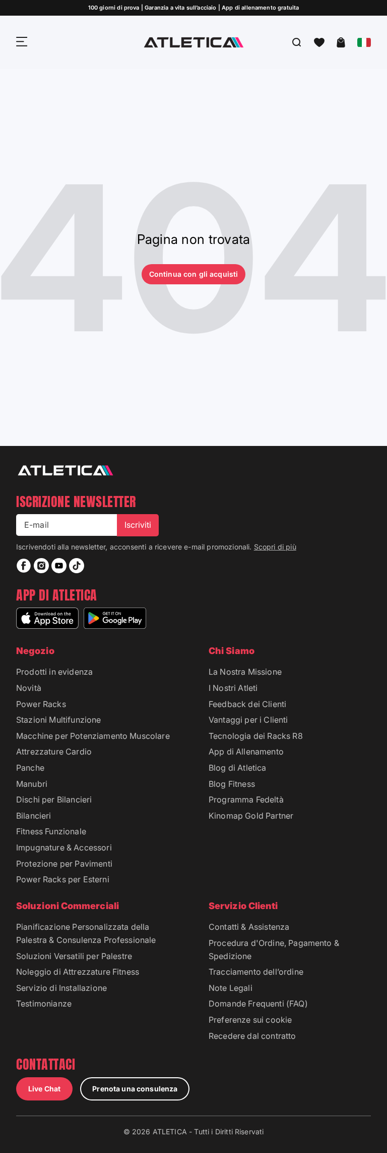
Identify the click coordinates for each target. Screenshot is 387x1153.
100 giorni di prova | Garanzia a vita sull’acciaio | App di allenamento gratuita (193, 7)
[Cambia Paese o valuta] (364, 42)
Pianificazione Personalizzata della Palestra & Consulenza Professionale (86, 933)
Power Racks (41, 704)
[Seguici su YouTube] (59, 565)
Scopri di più (275, 546)
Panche (30, 768)
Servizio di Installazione (61, 988)
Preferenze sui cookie (250, 1020)
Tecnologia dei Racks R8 (256, 736)
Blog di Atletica (238, 768)
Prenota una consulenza (134, 1088)
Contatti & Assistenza (249, 927)
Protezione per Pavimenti (64, 864)
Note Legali (230, 988)
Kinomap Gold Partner (251, 816)
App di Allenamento (246, 751)
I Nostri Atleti (233, 688)
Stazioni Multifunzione (58, 720)
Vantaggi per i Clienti (248, 720)
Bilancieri (33, 816)
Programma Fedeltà (246, 799)
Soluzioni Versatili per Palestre (74, 956)
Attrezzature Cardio (54, 751)
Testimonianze (44, 1003)
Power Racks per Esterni (62, 879)
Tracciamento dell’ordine (256, 972)
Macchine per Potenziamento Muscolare (93, 736)
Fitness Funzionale (51, 831)
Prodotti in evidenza (54, 672)
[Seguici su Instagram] (41, 565)
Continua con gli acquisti (193, 274)
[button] (319, 42)
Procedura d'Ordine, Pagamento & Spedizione (274, 949)
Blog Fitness (232, 784)
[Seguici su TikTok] (76, 565)
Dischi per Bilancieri (54, 799)
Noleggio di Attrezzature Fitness (77, 972)
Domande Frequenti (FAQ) (258, 1003)
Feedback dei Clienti (247, 704)
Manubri (31, 784)
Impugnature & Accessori (64, 847)
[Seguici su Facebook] (23, 565)
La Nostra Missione (245, 672)
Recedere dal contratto (252, 1036)
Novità (28, 688)
